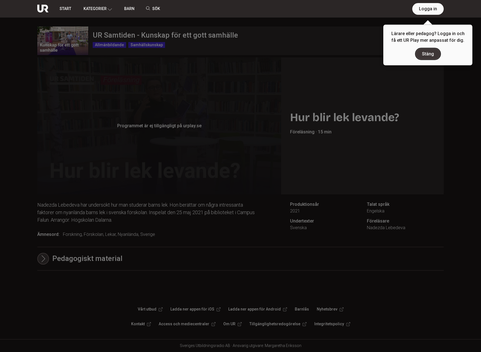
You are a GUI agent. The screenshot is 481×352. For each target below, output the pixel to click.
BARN (129, 8)
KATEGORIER (95, 8)
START (65, 8)
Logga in (428, 8)
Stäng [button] (428, 54)
